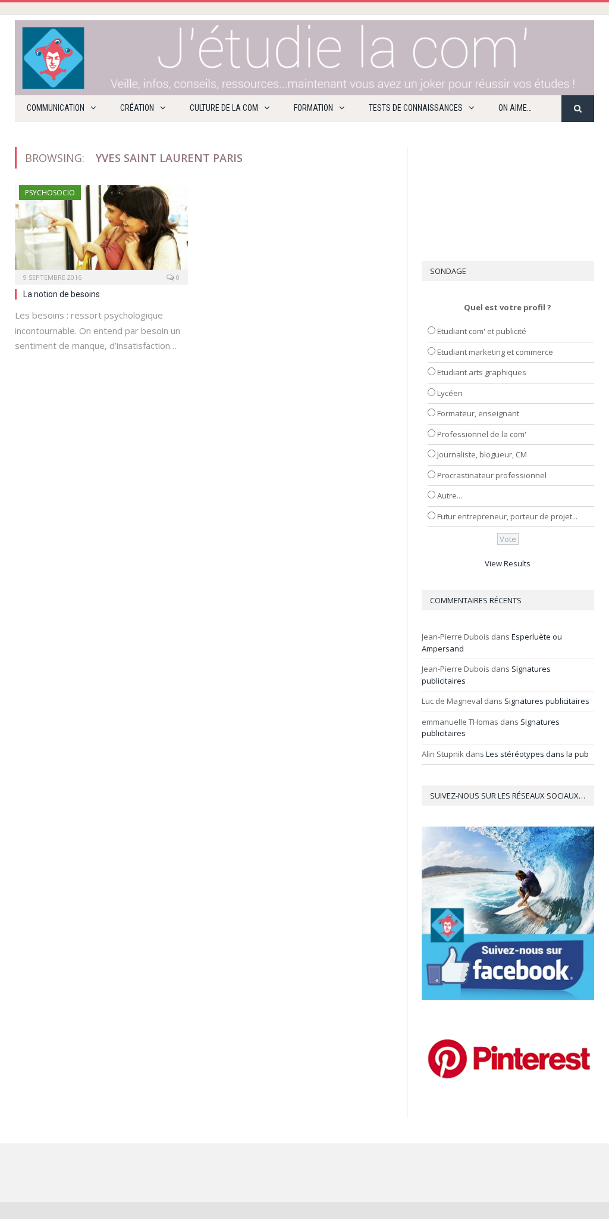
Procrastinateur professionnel (492, 475)
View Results (507, 563)
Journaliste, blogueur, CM (482, 454)
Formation (313, 108)
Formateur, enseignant (478, 413)
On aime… (515, 108)
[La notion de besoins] (101, 231)
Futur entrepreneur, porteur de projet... (507, 516)
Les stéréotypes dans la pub (537, 754)
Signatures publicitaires (546, 701)
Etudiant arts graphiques (481, 372)
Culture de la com (224, 108)
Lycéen (450, 393)
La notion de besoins (61, 294)
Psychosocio (50, 193)
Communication (55, 108)
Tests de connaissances (416, 108)
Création (137, 108)
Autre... (449, 495)
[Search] (577, 108)
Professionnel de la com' (481, 434)
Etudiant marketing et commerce (495, 352)
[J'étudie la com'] (304, 55)
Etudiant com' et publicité (481, 331)
